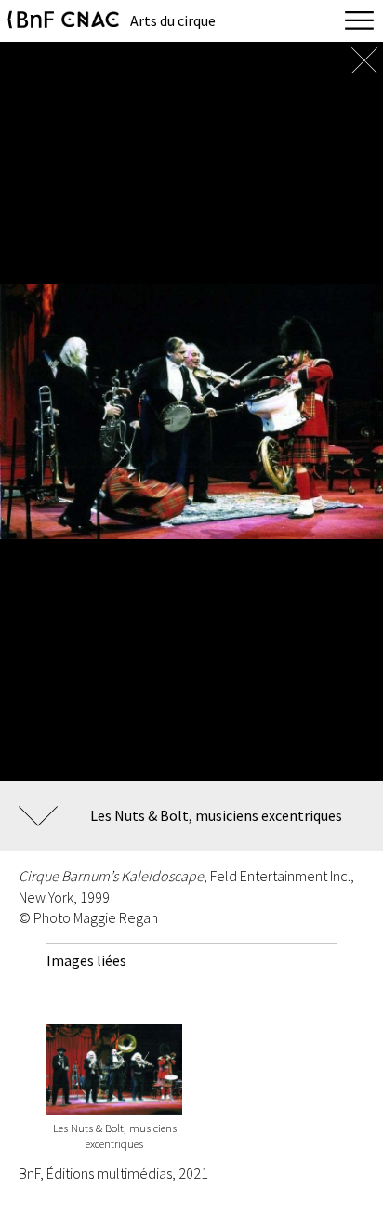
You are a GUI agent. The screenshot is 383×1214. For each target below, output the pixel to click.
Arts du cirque (173, 20)
